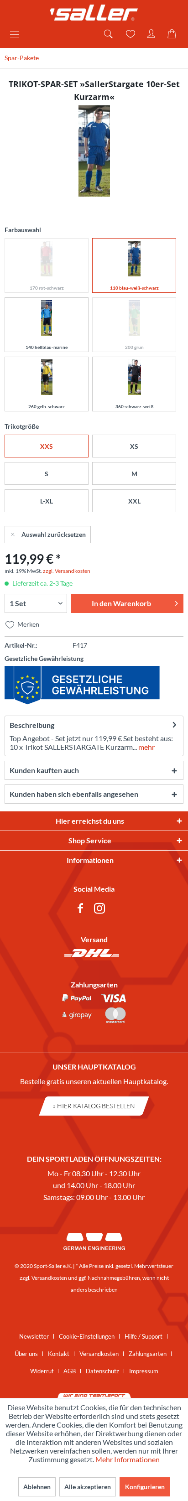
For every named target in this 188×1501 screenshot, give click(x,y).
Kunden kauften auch (44, 770)
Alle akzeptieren (87, 1487)
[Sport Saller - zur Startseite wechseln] (94, 13)
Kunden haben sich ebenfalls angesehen (74, 793)
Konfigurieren (145, 1487)
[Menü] (18, 34)
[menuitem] (18, 34)
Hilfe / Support (143, 1336)
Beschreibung (32, 725)
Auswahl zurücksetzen (53, 534)
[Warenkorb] (173, 34)
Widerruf (41, 1371)
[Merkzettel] (129, 34)
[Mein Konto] (151, 34)
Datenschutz (102, 1371)
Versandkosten (49, 1277)
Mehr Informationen (127, 1459)
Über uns (26, 1353)
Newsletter (34, 1336)
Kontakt (58, 1353)
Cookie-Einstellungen (87, 1336)
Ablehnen (37, 1487)
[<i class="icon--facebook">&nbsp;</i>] (82, 910)
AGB (69, 1371)
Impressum (143, 1371)
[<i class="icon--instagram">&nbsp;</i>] (101, 910)
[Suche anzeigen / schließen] (108, 34)
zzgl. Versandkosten (66, 570)
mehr (146, 747)
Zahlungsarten (148, 1353)
